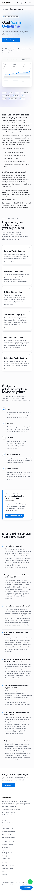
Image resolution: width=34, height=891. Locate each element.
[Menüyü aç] (30, 3)
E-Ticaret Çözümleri (7, 844)
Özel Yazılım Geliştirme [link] (16, 9)
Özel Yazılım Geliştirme (8, 823)
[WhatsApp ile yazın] (22, 3)
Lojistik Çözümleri (7, 850)
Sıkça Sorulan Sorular (8, 865)
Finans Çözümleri (7, 856)
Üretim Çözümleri (7, 847)
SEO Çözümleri (6, 834)
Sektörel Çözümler (7, 868)
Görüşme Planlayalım (10, 40)
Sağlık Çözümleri (7, 853)
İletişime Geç (7, 785)
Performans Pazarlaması (9, 837)
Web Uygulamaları (7, 826)
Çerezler (4, 874)
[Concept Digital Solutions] (6, 3)
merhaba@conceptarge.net (12, 809)
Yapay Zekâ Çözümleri (8, 831)
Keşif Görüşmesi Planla (13, 515)
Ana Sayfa (5, 9)
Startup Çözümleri (7, 858)
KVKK (3, 871)
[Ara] (18, 3)
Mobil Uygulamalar (7, 828)
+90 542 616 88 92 (9, 812)
